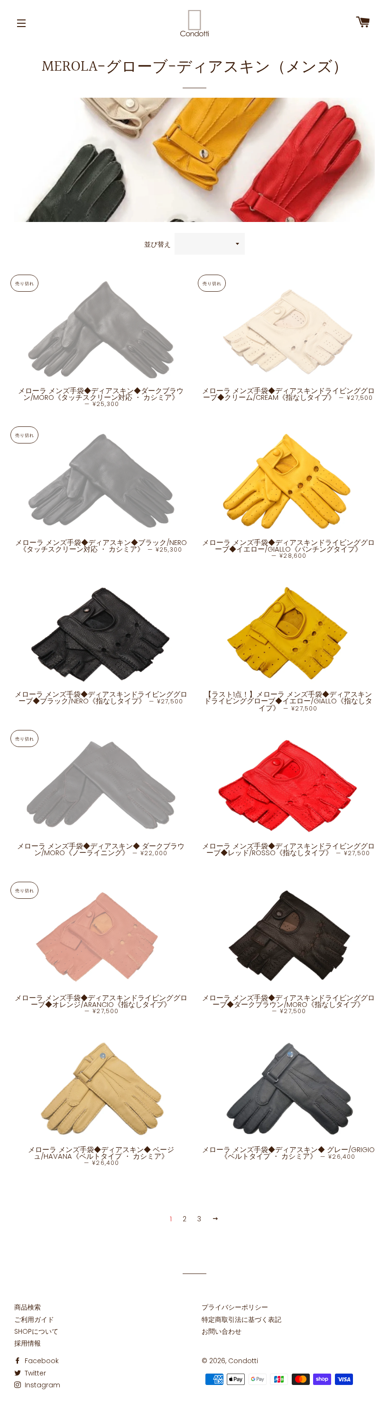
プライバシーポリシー (235, 1307)
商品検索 (27, 1307)
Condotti (243, 1361)
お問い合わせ (221, 1331)
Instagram (41, 1385)
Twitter (34, 1373)
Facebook (41, 1361)
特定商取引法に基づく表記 (241, 1319)
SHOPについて (36, 1331)
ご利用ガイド (34, 1319)
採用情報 (27, 1343)
